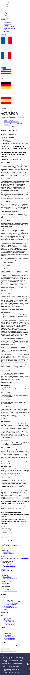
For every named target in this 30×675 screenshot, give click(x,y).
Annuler (3, 530)
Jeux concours (8, 24)
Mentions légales (8, 606)
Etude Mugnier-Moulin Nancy (12, 601)
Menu (2, 34)
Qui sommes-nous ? (9, 10)
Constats (6, 25)
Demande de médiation (10, 624)
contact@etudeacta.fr (10, 553)
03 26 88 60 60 (7, 577)
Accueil (6, 9)
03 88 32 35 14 (7, 589)
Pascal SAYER (8, 120)
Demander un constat (9, 623)
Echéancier (7, 30)
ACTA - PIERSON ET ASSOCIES (13, 126)
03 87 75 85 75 (7, 552)
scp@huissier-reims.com (10, 578)
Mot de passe (4, 506)
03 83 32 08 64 (7, 564)
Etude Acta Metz (8, 600)
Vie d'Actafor (7, 618)
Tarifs (5, 609)
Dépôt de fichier (8, 636)
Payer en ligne (4, 18)
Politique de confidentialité (11, 607)
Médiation (6, 31)
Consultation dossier (9, 27)
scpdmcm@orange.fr (9, 566)
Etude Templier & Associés (11, 603)
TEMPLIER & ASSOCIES (11, 122)
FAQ (5, 13)
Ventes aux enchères (9, 28)
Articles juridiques (9, 620)
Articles (6, 12)
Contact (6, 15)
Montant (3, 526)
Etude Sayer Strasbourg (10, 604)
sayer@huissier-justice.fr (10, 591)
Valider (8, 530)
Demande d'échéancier (10, 621)
